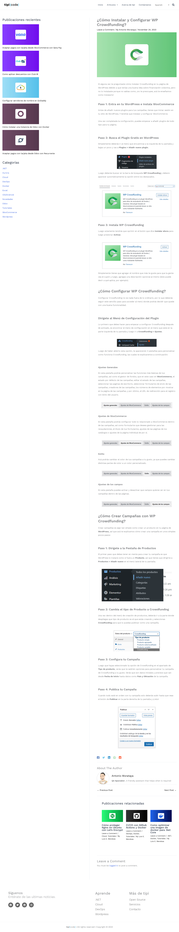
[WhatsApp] (114, 757)
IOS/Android (8, 195)
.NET (4, 168)
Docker (5, 186)
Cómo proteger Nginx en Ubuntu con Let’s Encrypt (112, 827)
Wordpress (7, 217)
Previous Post (105, 790)
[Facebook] (98, 757)
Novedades (7, 199)
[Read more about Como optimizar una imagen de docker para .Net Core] (161, 816)
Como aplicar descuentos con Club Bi (20, 74)
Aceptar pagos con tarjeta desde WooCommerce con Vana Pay (32, 48)
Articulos (111, 5)
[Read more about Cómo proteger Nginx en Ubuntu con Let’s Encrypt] (112, 816)
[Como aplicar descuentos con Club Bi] (20, 61)
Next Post (170, 790)
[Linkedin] (109, 757)
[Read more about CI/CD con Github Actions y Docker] (136, 816)
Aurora (5, 173)
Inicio (100, 5)
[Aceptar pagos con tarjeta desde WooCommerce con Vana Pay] (20, 34)
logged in (113, 865)
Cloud (5, 177)
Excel (5, 190)
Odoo (5, 203)
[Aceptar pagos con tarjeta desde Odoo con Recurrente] (20, 140)
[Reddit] (120, 757)
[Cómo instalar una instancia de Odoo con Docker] (20, 114)
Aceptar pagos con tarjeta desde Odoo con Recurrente (28, 153)
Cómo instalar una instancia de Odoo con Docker (25, 127)
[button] (117, 5)
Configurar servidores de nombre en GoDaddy (24, 100)
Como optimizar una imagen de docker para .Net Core (160, 829)
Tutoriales (7, 208)
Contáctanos (145, 5)
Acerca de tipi (128, 5)
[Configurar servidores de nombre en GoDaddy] (20, 87)
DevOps (6, 181)
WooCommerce (9, 212)
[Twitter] (103, 757)
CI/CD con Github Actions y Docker (136, 826)
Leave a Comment (105, 30)
